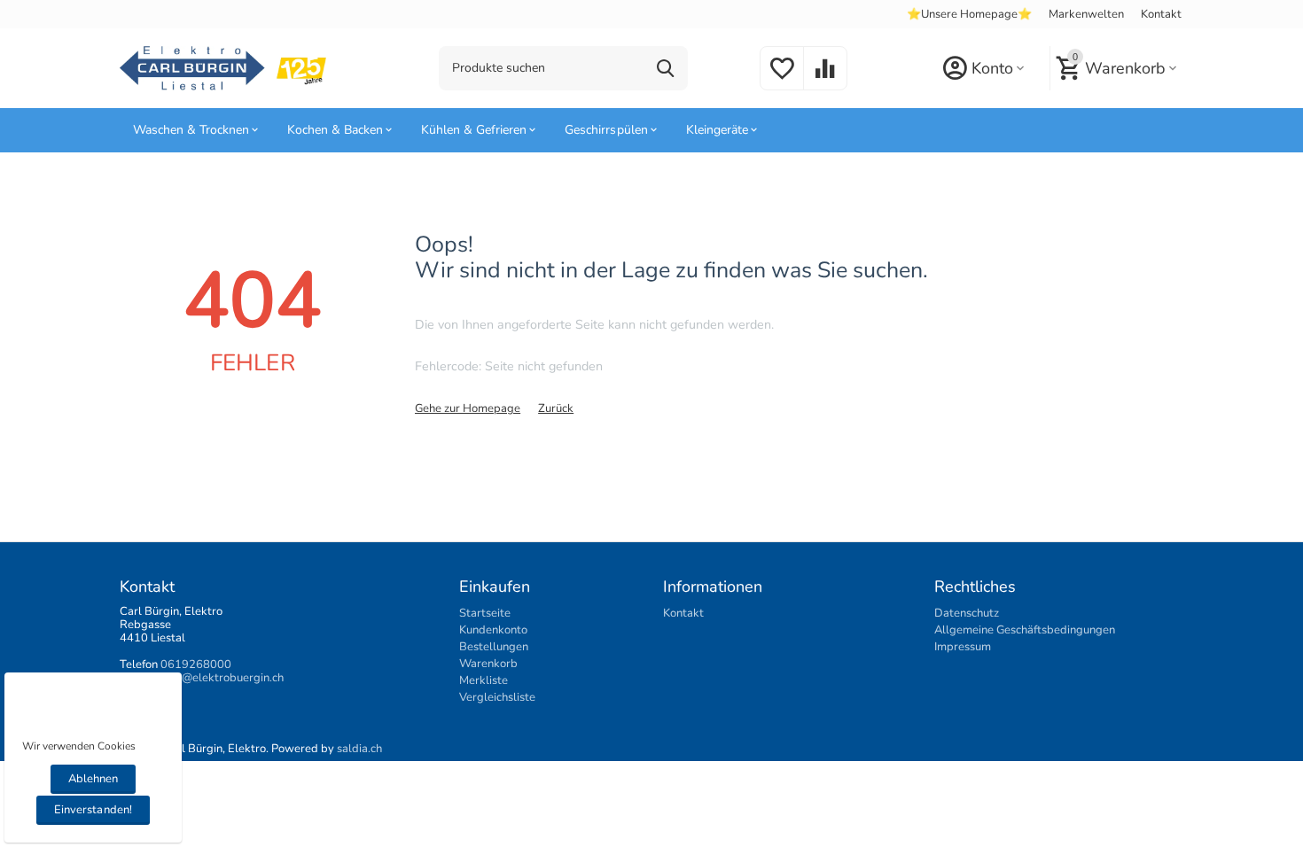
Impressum (962, 647)
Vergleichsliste (497, 697)
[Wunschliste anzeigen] (782, 79)
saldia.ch (359, 749)
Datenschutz (966, 613)
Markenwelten (1086, 14)
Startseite (485, 613)
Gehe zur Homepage (467, 408)
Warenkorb (488, 664)
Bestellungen (493, 647)
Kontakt (1161, 14)
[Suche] (665, 68)
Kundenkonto (493, 630)
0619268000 (195, 664)
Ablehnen (93, 779)
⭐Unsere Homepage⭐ (969, 14)
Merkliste (483, 680)
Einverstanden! (92, 810)
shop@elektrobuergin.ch (220, 678)
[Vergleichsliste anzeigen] (825, 79)
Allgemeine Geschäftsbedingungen (1024, 630)
